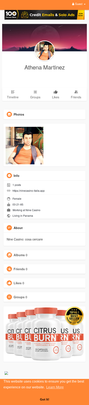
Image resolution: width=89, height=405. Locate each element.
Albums (19, 255)
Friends (19, 269)
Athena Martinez (44, 67)
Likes (18, 283)
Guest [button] (78, 4)
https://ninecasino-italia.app (29, 190)
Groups (19, 297)
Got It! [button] (44, 399)
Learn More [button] (55, 387)
